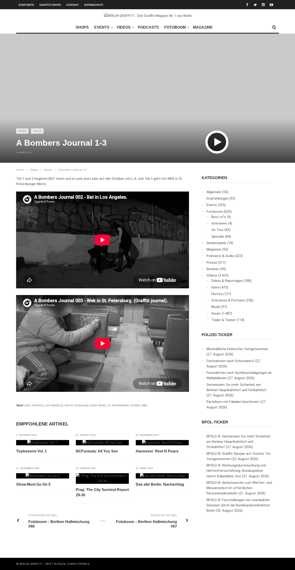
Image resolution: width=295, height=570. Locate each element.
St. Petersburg (118, 405)
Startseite (26, 4)
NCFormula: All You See (97, 451)
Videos (124, 27)
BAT (27, 405)
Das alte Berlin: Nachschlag (160, 484)
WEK (145, 405)
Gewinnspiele (216, 243)
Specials (217, 236)
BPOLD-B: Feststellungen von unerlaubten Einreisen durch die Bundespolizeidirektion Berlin (238, 505)
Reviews (212, 269)
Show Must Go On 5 (33, 484)
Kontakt (72, 4)
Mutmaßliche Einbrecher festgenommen (237, 349)
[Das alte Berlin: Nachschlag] (162, 476)
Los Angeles (54, 405)
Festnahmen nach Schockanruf (230, 361)
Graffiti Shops (50, 4)
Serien (22, 131)
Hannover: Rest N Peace (157, 451)
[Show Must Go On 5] (43, 476)
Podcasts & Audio (220, 256)
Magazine (203, 27)
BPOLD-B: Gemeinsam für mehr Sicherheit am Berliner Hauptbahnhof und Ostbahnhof (238, 441)
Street (135, 405)
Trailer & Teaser (223, 320)
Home (20, 169)
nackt (69, 405)
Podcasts (148, 27)
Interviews (219, 223)
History (216, 294)
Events (101, 27)
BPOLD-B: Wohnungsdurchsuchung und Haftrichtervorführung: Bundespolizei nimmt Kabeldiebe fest (236, 470)
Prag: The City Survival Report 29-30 (102, 492)
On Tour (217, 230)
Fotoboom (175, 27)
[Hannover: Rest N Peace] (162, 443)
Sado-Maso (98, 405)
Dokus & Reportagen (227, 281)
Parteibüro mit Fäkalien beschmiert (233, 402)
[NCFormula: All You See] (102, 443)
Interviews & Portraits (228, 300)
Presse (211, 262)
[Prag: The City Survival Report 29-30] (102, 478)
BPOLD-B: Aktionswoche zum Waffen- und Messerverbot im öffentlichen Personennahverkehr (239, 488)
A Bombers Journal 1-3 (72, 169)
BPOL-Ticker (215, 422)
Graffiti (38, 405)
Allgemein (213, 192)
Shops (82, 27)
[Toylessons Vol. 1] (42, 443)
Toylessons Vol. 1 (31, 451)
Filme (215, 287)
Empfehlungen (217, 198)
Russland (82, 405)
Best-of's (218, 217)
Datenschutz (93, 4)
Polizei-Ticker (217, 335)
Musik (215, 307)
